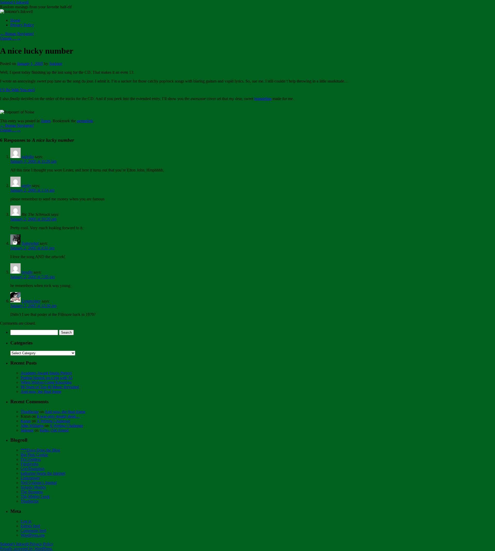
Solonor (55, 63)
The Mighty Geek (35, 496)
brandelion (262, 98)
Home (15, 20)
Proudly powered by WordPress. (26, 548)
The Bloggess (32, 492)
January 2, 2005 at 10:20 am (33, 219)
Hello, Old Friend (54, 430)
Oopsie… (10, 38)
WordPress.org (33, 535)
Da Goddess (31, 459)
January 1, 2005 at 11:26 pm (33, 161)
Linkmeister (31, 301)
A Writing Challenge (53, 421)
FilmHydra (29, 464)
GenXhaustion (32, 468)
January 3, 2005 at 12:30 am (33, 305)
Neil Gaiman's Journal (39, 482)
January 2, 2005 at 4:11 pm (32, 248)
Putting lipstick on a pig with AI (46, 377)
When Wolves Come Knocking (46, 382)
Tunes (46, 121)
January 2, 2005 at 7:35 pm (32, 277)
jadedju (28, 156)
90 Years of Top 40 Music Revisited (50, 387)
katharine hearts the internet (43, 473)
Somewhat (30, 243)
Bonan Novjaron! (17, 33)
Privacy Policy (22, 25)
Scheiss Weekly (33, 487)
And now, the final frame (41, 391)
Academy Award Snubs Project (46, 373)
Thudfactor (30, 411)
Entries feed (30, 526)
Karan (26, 421)
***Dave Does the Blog (40, 450)
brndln (27, 272)
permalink (85, 121)
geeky (26, 185)
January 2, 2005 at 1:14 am (32, 190)
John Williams (32, 425)
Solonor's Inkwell (14, 2)
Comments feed (33, 530)
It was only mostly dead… (58, 416)
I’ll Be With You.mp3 (17, 90)
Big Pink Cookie (34, 455)
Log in (26, 521)
